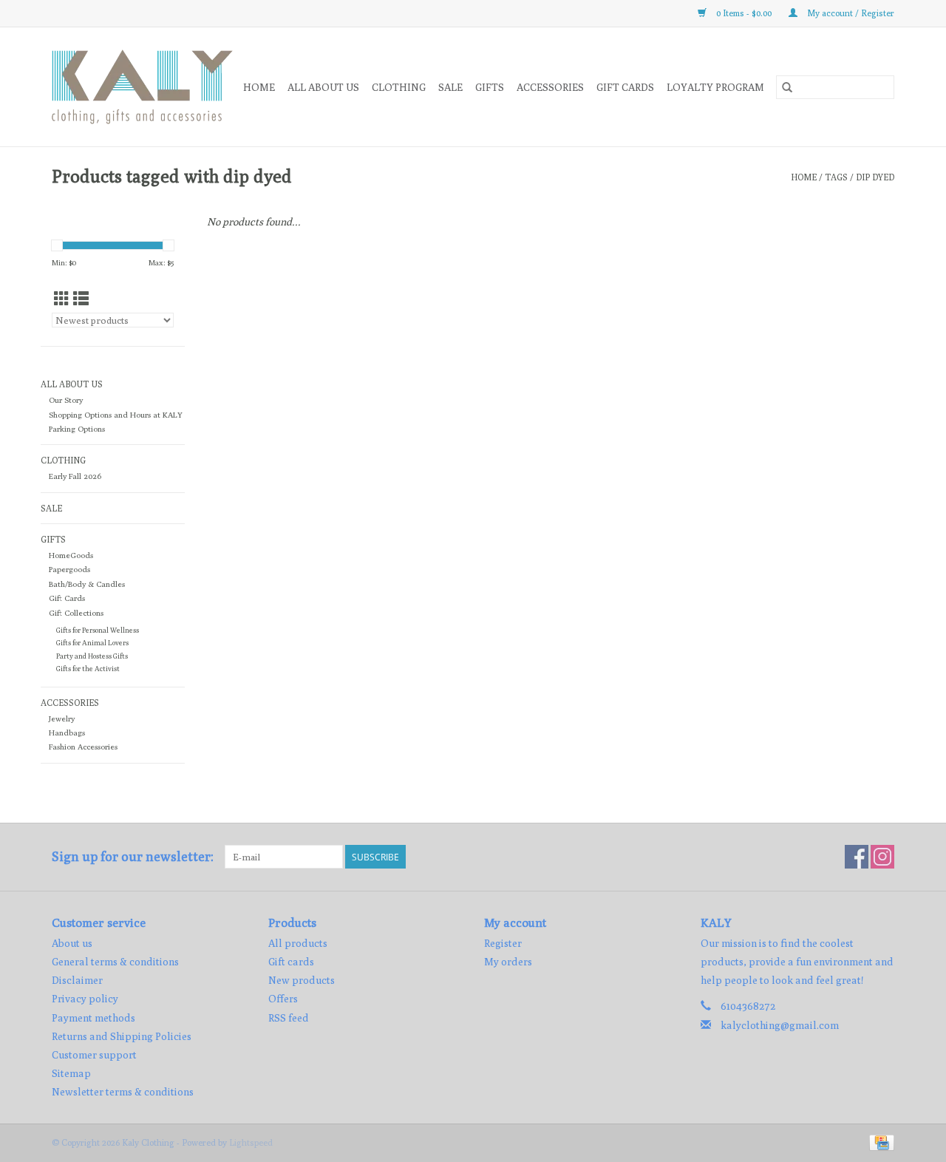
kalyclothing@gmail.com (780, 1025)
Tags (836, 177)
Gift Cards (67, 598)
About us (72, 943)
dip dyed (875, 177)
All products (297, 943)
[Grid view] (61, 299)
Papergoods (69, 569)
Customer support (94, 1055)
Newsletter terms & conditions (123, 1092)
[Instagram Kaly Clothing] (882, 857)
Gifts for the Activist (88, 669)
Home (259, 87)
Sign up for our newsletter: (133, 856)
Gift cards (625, 87)
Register (503, 943)
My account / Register (849, 12)
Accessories (550, 87)
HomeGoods (71, 555)
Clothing (399, 87)
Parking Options (77, 428)
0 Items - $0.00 (744, 12)
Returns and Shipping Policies (121, 1036)
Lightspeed (251, 1142)
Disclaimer (77, 980)
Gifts (489, 87)
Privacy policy (85, 999)
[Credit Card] (879, 1141)
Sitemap (71, 1073)
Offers (283, 999)
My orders (508, 962)
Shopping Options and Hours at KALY (116, 414)
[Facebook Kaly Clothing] (856, 857)
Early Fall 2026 (75, 476)
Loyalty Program (715, 87)
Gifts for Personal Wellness (97, 630)
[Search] (787, 87)
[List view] (81, 299)
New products (301, 980)
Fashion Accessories (83, 746)
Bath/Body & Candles (87, 584)
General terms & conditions (115, 962)
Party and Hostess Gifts (92, 656)
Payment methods (93, 1018)
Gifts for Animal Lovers (92, 643)
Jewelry (62, 718)
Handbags (67, 732)
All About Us (323, 87)
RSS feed (288, 1018)
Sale (450, 87)
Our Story (66, 399)
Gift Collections (76, 612)
